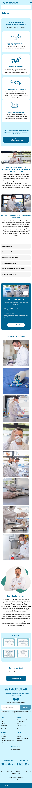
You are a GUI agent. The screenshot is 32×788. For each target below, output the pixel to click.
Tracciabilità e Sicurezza (9, 263)
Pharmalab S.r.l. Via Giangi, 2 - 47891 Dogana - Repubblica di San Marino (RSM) (16, 772)
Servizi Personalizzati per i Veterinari (13, 269)
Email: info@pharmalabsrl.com (11, 775)
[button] (16, 678)
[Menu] (2, 3)
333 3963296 (8, 760)
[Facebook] (14, 699)
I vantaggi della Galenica (9, 274)
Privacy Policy (20, 744)
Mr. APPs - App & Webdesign (18, 779)
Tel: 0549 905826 (24, 775)
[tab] (16, 246)
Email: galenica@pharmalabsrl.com (16, 671)
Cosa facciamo (7, 246)
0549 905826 (23, 760)
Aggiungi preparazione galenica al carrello (17, 139)
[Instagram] (17, 699)
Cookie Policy (20, 777)
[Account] (28, 2)
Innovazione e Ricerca (9, 252)
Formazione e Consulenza (10, 257)
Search (28, 7)
